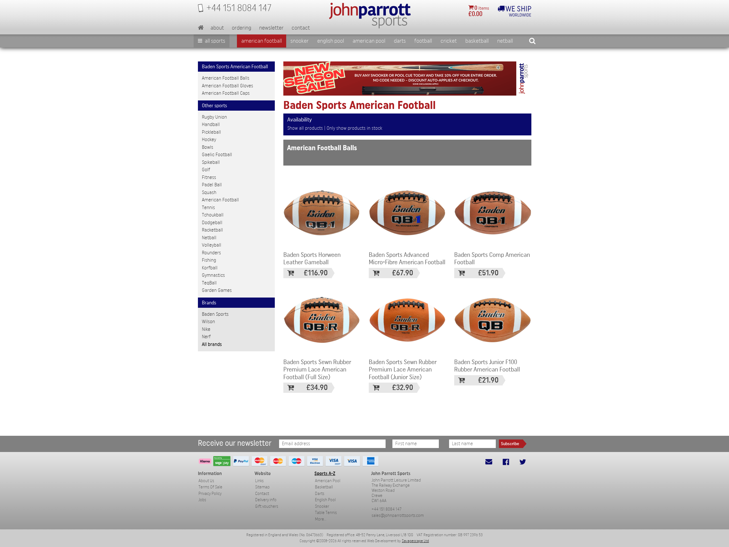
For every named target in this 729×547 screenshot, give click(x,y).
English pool (330, 41)
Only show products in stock (354, 128)
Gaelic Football (217, 154)
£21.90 (488, 380)
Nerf (206, 336)
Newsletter (271, 28)
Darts (400, 41)
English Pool (325, 500)
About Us (206, 481)
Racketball (212, 230)
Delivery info (266, 500)
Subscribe (510, 443)
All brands (212, 344)
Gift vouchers (266, 506)
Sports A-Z (324, 473)
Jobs (202, 500)
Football (423, 41)
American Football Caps (226, 93)
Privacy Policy (210, 494)
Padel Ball (212, 184)
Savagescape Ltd (415, 541)
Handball (211, 124)
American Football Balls (225, 78)
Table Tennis (326, 513)
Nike (206, 329)
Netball (505, 41)
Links (259, 481)
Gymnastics (213, 275)
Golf (206, 169)
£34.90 (317, 387)
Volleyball (211, 245)
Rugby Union (214, 117)
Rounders (211, 252)
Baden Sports (215, 314)
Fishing (209, 260)
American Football (261, 41)
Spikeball (211, 162)
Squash (209, 192)
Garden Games (217, 290)
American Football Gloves (227, 85)
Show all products (305, 128)
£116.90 (316, 273)
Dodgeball (212, 222)
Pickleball (211, 132)
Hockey (209, 139)
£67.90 (402, 273)
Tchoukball (213, 214)
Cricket (449, 41)
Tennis (208, 207)
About (217, 28)
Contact (301, 28)
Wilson (208, 321)
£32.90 (402, 387)
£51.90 (488, 273)
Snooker (299, 41)
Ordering (241, 28)
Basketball (477, 41)
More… (320, 519)
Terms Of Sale (210, 487)
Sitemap (262, 487)
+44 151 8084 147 (387, 509)
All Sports (214, 41)
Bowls (207, 147)
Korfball (210, 267)
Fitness (209, 177)
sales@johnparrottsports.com (398, 515)
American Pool (369, 41)
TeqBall (209, 282)
